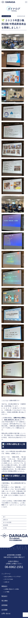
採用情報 (4, 605)
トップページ (5, 574)
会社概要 (4, 610)
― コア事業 (6, 591)
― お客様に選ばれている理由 (11, 589)
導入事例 (4, 601)
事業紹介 (4, 586)
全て (4, 516)
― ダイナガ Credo (8, 579)
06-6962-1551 (14, 567)
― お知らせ (6, 582)
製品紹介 (4, 596)
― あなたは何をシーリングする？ (12, 576)
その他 (5, 528)
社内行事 (5, 525)
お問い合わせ (5, 613)
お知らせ (5, 519)
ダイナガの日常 (7, 522)
